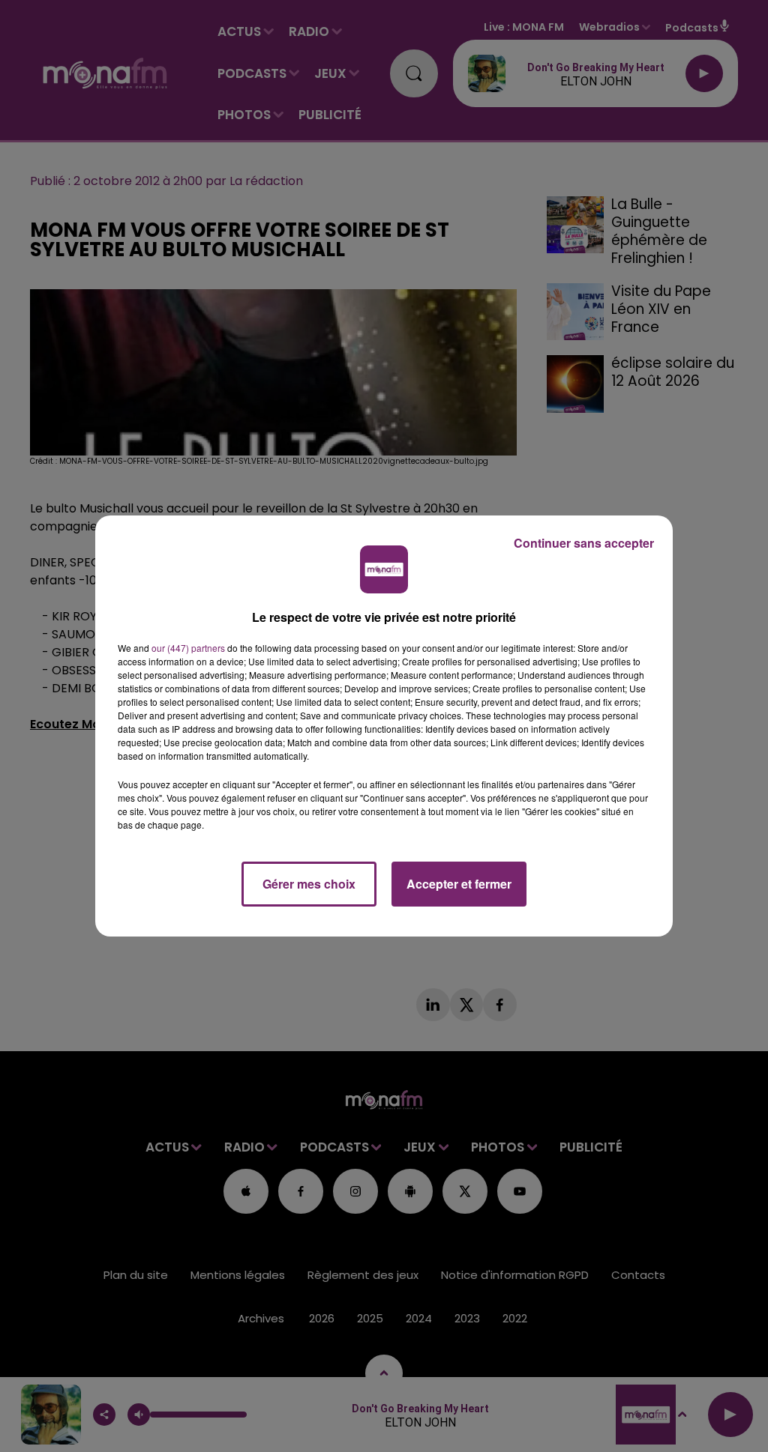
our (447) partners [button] (188, 647)
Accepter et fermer (459, 883)
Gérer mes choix (309, 883)
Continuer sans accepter (584, 542)
